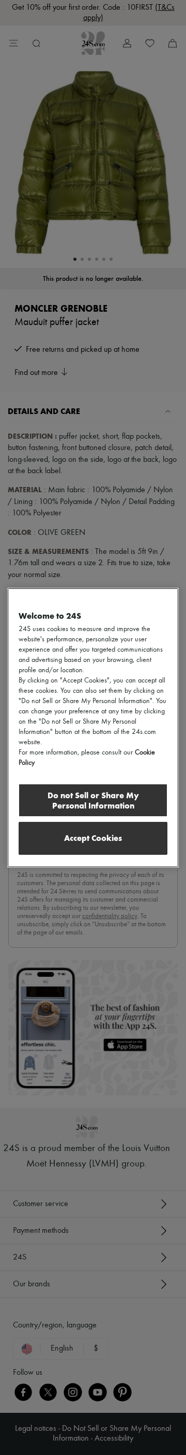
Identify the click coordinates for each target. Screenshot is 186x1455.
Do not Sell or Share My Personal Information (93, 801)
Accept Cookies (93, 838)
